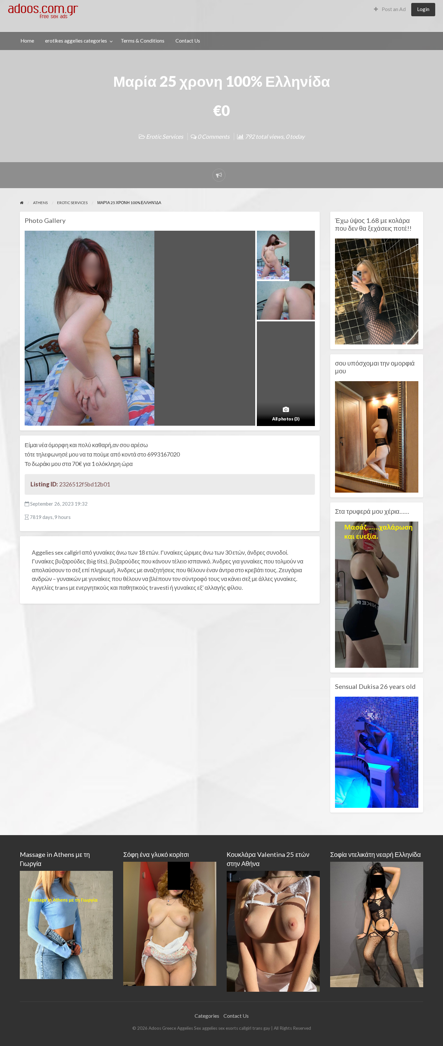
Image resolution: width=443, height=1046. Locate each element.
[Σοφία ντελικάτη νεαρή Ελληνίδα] (376, 924)
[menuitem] (389, 9)
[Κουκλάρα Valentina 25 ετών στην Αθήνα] (273, 930)
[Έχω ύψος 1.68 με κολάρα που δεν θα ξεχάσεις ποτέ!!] (376, 290)
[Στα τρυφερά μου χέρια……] (376, 593)
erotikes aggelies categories (76, 41)
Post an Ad (393, 9)
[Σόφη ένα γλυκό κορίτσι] (169, 923)
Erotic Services (164, 136)
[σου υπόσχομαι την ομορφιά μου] (376, 436)
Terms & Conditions (142, 41)
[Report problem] (218, 175)
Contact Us (187, 41)
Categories (207, 1016)
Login (423, 9)
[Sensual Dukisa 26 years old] (376, 751)
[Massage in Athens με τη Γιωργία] (66, 924)
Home (27, 41)
